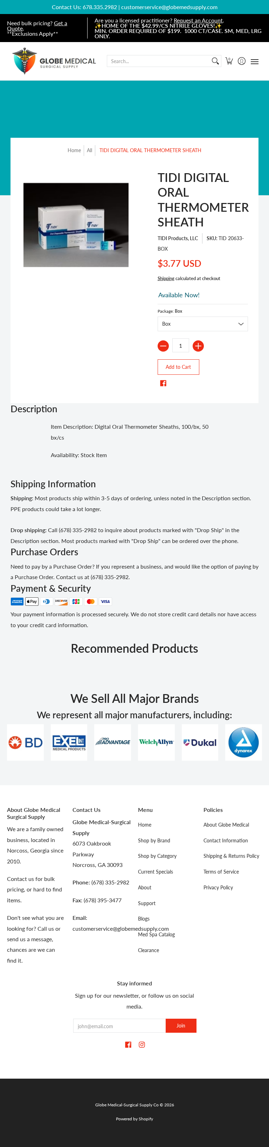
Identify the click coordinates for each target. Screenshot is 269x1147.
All (89, 150)
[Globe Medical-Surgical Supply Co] (54, 61)
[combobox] (158, 61)
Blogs (144, 919)
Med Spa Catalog (156, 934)
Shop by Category (157, 856)
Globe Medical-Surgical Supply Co (127, 1104)
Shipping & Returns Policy (231, 856)
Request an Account (198, 20)
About (144, 887)
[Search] (215, 61)
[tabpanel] (135, 442)
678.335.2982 (100, 7)
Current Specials (155, 872)
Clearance (148, 950)
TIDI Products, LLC (178, 238)
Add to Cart (178, 367)
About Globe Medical (226, 825)
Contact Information (226, 840)
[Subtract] (163, 346)
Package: (170, 311)
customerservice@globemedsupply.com (169, 7)
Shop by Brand (154, 840)
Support (147, 903)
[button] (229, 61)
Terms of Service (221, 872)
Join (181, 1026)
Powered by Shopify (134, 1118)
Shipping (166, 278)
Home (74, 150)
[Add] (198, 346)
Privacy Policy (218, 887)
